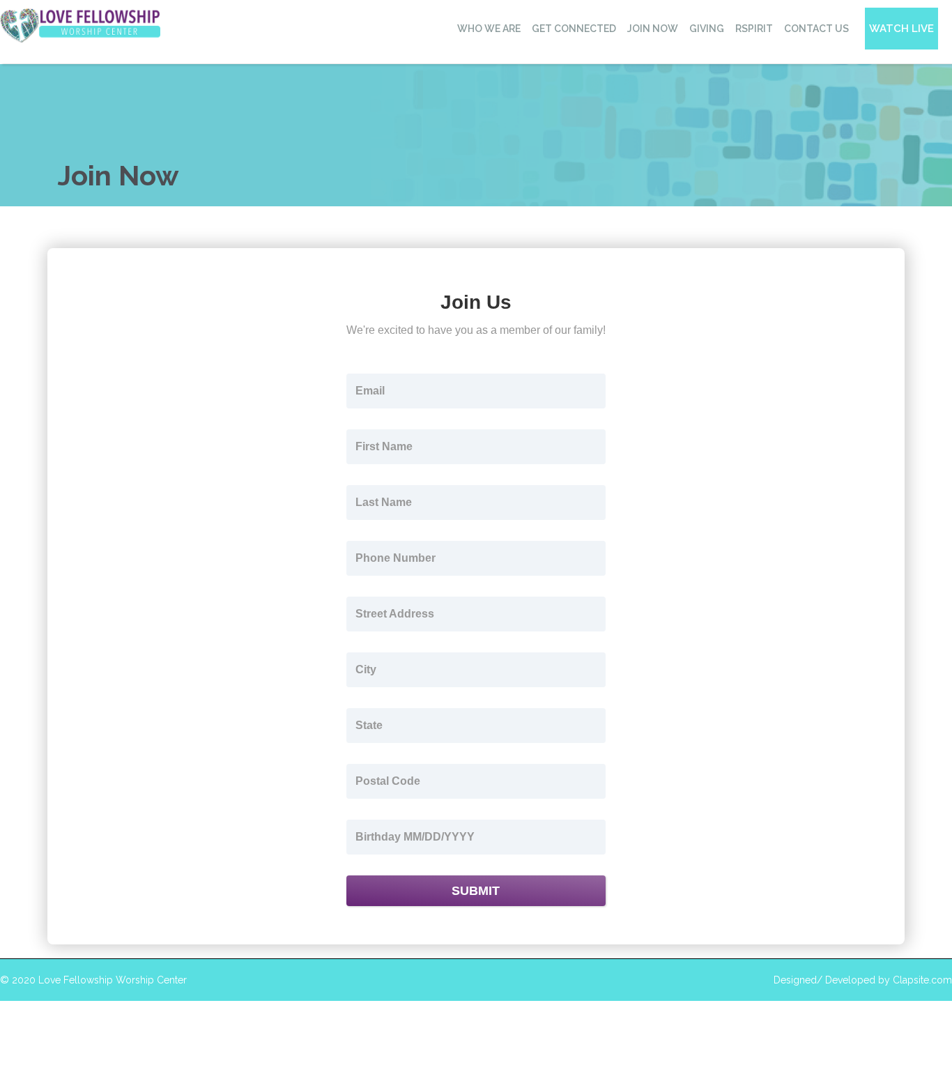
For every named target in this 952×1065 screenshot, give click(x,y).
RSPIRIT (754, 28)
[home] (80, 25)
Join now (652, 28)
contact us (816, 28)
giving (706, 28)
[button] (488, 28)
